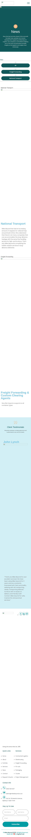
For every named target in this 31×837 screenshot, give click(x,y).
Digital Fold (20, 834)
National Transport (7, 88)
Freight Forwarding (7, 257)
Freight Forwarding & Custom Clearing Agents (15, 395)
